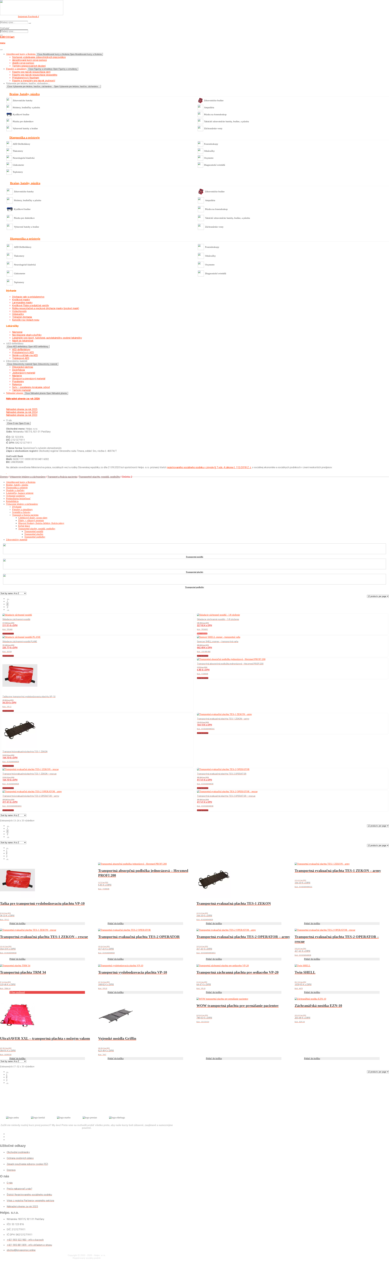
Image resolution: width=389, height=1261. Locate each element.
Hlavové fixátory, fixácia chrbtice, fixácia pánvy (41, 523)
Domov (4, 477)
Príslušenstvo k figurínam (25, 77)
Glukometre (18, 165)
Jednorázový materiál (23, 372)
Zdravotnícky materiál (16, 539)
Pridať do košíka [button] (8, 633)
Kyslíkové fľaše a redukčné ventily (30, 305)
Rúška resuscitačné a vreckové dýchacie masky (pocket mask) (45, 308)
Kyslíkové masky (21, 299)
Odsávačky (209, 151)
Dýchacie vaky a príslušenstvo (28, 296)
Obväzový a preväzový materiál (28, 378)
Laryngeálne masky (22, 302)
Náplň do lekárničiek (22, 340)
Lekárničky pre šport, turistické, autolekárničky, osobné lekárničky (47, 337)
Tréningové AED (20, 358)
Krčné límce (24, 526)
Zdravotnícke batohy (23, 100)
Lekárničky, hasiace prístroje (19, 493)
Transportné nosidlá (33, 531)
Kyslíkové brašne (21, 114)
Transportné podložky (34, 537)
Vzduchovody (19, 311)
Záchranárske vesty (213, 128)
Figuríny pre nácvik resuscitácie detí (31, 72)
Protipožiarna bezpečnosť (18, 498)
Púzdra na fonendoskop (215, 114)
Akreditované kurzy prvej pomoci (29, 60)
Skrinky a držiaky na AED (25, 355)
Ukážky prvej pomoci (23, 63)
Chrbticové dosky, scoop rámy (32, 517)
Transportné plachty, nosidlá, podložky (99, 477)
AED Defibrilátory (21, 144)
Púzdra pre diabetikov (23, 121)
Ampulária (209, 107)
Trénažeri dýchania (22, 317)
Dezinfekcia (18, 369)
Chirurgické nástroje (22, 367)
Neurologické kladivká (23, 158)
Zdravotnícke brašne (214, 100)
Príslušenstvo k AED (23, 352)
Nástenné (17, 332)
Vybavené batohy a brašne (25, 128)
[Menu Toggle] (1, 49)
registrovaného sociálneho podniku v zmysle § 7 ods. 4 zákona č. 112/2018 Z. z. (209, 467)
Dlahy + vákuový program (31, 520)
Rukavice (17, 384)
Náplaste (17, 375)
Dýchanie (16, 506)
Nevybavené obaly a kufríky (26, 335)
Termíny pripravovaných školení (29, 65)
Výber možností (202, 633)
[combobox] (14, 31)
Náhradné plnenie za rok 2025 (21, 409)
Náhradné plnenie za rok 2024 (21, 412)
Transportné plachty (33, 534)
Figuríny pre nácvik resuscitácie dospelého (34, 74)
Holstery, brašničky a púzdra (26, 107)
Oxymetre (208, 158)
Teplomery (18, 172)
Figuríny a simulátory (22, 509)
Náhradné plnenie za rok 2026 (23, 398)
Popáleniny (18, 381)
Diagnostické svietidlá (214, 165)
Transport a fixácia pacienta (62, 477)
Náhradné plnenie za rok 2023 (21, 415)
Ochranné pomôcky (15, 496)
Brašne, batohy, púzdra (17, 485)
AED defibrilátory (21, 349)
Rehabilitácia (12, 501)
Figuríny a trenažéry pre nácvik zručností (33, 80)
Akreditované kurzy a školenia (20, 482)
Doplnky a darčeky (15, 490)
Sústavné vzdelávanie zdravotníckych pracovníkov (39, 57)
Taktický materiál (21, 390)
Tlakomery (18, 151)
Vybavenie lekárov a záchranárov (28, 477)
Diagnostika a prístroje (17, 487)
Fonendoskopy (211, 144)
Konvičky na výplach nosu (25, 319)
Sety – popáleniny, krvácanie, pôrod (31, 387)
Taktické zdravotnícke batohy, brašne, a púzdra (226, 121)
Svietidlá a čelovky (21, 512)
